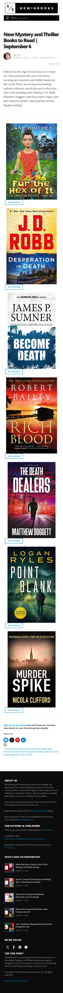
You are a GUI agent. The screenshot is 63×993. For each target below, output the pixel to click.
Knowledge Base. (26, 819)
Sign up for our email (15, 725)
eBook (19, 57)
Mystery (27, 57)
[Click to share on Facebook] (6, 740)
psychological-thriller (14, 754)
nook (39, 751)
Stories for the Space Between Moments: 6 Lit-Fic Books (30, 895)
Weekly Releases (47, 57)
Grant (19, 55)
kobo (44, 748)
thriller (29, 754)
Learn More (47, 830)
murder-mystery (19, 751)
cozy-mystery (10, 748)
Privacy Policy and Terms (16, 980)
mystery (32, 751)
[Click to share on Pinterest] (17, 740)
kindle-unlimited (32, 748)
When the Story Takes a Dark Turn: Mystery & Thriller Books (32, 865)
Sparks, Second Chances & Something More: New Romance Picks (33, 880)
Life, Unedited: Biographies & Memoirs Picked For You (34, 925)
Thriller (35, 57)
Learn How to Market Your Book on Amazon (25, 838)
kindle (20, 748)
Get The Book (14, 202)
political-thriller (51, 751)
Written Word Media (38, 810)
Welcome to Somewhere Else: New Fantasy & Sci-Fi (32, 910)
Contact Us (10, 847)
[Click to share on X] (11, 740)
